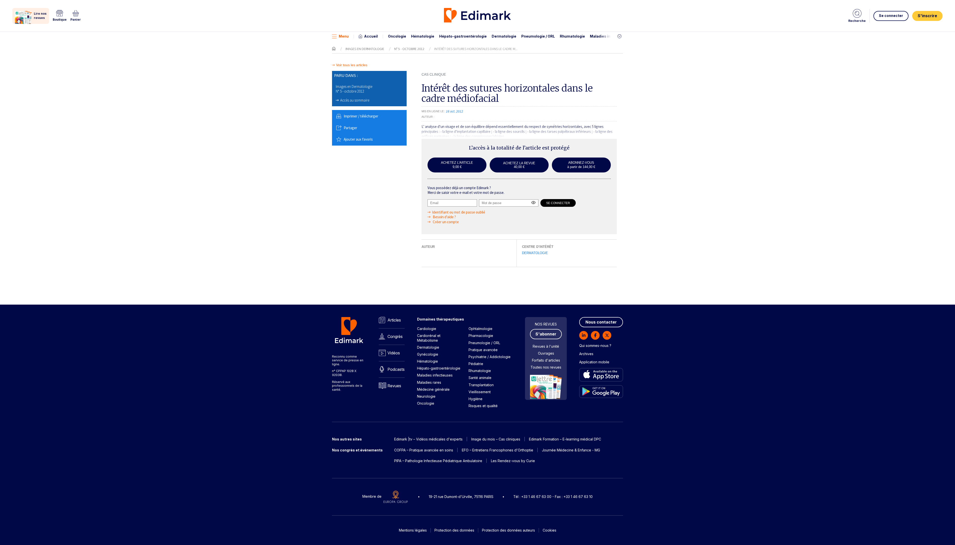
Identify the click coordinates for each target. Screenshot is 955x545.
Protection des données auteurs (508, 530)
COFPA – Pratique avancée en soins (423, 450)
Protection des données (454, 530)
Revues (394, 385)
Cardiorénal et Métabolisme (428, 337)
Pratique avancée (483, 350)
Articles (394, 320)
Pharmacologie (481, 335)
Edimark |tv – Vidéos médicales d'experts (428, 439)
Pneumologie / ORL (538, 36)
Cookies (549, 530)
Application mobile (594, 362)
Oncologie (397, 36)
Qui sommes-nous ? (595, 345)
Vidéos (393, 352)
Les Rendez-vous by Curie (513, 461)
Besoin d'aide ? (444, 217)
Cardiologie (426, 329)
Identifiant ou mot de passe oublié (458, 212)
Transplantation (481, 385)
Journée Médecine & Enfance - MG (571, 450)
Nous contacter (601, 322)
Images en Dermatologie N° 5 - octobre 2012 (354, 89)
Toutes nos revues (545, 367)
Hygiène (475, 399)
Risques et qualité (483, 406)
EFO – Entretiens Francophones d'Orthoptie (497, 450)
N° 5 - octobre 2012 (409, 49)
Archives (586, 354)
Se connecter (891, 15)
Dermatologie (504, 36)
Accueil (371, 36)
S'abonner (545, 333)
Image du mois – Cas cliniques (495, 439)
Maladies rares (429, 382)
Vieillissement (480, 392)
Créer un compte (445, 221)
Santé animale (480, 378)
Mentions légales (413, 530)
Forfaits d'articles (546, 360)
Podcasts (396, 369)
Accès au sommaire (354, 100)
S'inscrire (927, 15)
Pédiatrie (476, 364)
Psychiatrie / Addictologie (490, 357)
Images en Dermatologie (364, 49)
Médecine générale (433, 389)
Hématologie (422, 36)
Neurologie (426, 396)
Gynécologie (427, 354)
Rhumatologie (572, 36)
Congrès (395, 336)
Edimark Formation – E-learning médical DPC (565, 439)
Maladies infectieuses (610, 36)
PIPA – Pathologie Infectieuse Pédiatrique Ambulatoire (438, 461)
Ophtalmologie (480, 329)
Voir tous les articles (351, 65)
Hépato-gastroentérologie (463, 36)
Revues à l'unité (546, 346)
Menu (344, 36)
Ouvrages (546, 353)
